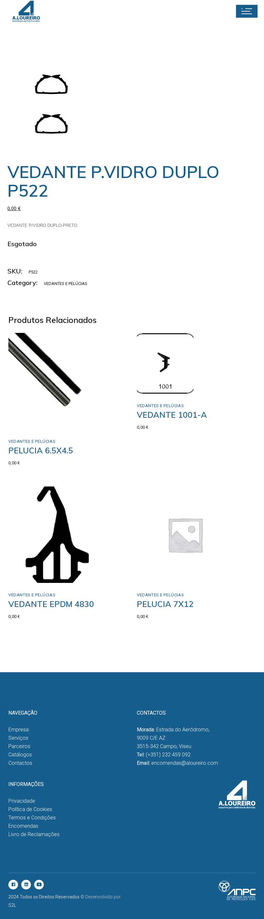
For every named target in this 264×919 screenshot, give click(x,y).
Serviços (18, 738)
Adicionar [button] (166, 380)
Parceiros (19, 746)
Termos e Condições (32, 818)
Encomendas (23, 826)
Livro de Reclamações (34, 834)
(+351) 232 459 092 (168, 755)
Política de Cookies (30, 809)
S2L (12, 905)
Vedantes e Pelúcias (65, 283)
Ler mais (31, 422)
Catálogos (20, 755)
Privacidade (21, 801)
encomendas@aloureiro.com (184, 763)
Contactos (20, 763)
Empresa (18, 730)
